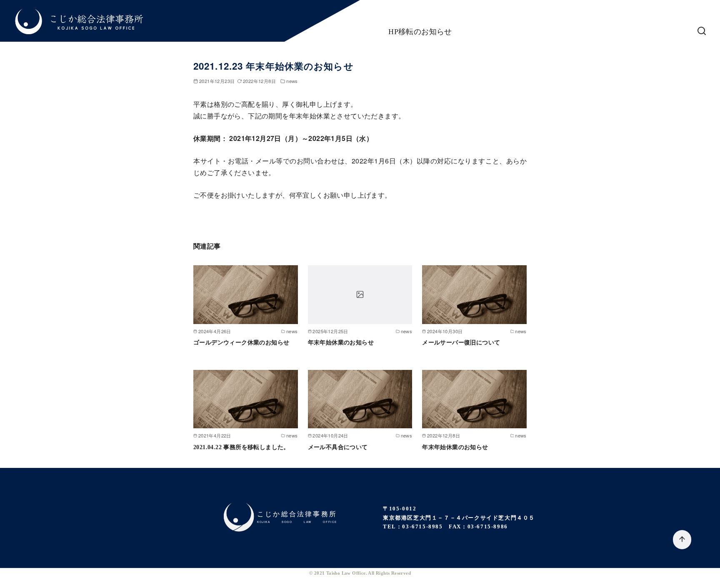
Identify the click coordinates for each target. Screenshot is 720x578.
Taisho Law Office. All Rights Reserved (368, 572)
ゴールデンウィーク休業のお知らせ (241, 342)
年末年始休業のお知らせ (341, 342)
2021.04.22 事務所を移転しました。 (241, 447)
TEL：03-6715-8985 (413, 527)
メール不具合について (338, 447)
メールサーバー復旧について (461, 342)
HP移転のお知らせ (420, 32)
